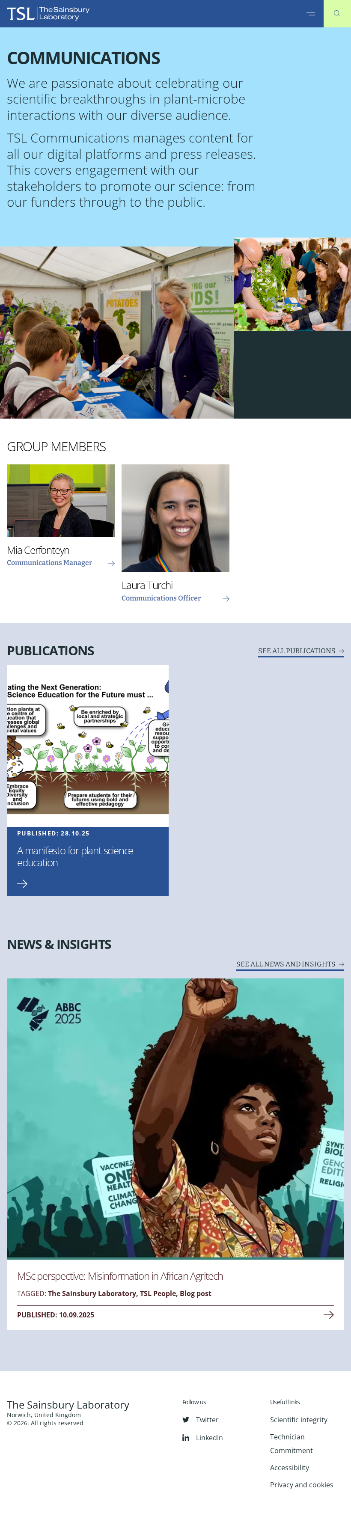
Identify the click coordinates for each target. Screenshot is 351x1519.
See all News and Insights (286, 964)
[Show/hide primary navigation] (311, 14)
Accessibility (289, 1467)
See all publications (297, 651)
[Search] (337, 13)
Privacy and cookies (301, 1484)
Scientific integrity (298, 1419)
